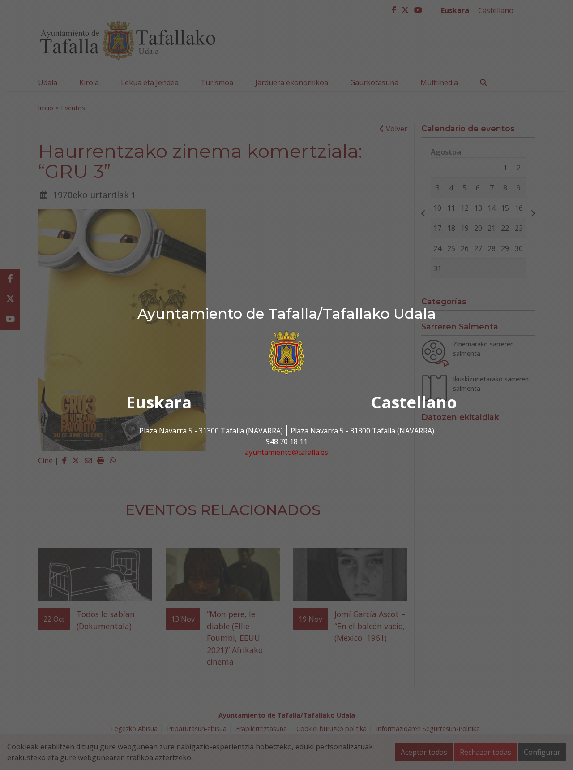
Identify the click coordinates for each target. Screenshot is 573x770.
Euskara (159, 402)
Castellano (414, 402)
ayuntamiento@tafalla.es (286, 452)
